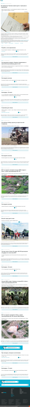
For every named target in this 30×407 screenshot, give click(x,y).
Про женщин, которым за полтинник (11, 352)
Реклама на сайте (21, 391)
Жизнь (4, 3)
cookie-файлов (16, 406)
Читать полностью (15, 56)
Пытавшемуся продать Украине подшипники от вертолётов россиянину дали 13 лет (13, 63)
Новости (12, 389)
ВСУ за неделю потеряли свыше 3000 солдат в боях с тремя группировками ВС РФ (13, 170)
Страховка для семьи (7, 107)
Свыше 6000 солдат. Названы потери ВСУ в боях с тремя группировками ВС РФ (14, 282)
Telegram (12, 396)
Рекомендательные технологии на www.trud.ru (23, 393)
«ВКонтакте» (15, 194)
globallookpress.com (8, 32)
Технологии (12, 393)
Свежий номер (12, 388)
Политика (21, 389)
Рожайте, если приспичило (8, 47)
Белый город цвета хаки (7, 218)
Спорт (11, 391)
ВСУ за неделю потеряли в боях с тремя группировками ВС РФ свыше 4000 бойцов (12, 315)
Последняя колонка (6, 78)
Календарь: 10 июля (6, 267)
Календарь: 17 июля (6, 368)
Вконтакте (12, 394)
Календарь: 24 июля (6, 92)
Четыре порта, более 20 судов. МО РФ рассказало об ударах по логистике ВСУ (14, 252)
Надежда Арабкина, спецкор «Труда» (5, 112)
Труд (17, 51)
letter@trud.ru (18, 405)
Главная (2, 3)
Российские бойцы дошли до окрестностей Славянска (12, 123)
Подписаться (28, 385)
